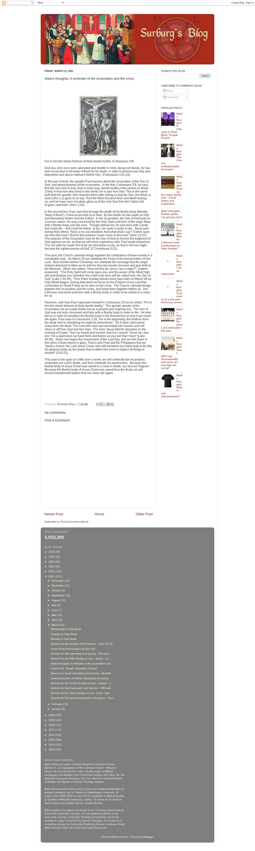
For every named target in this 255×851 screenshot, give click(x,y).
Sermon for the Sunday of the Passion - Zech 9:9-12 (82, 643)
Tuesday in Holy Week (64, 634)
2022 (52, 571)
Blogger (148, 837)
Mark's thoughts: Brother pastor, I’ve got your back (171, 214)
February (57, 704)
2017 (52, 730)
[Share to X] (105, 404)
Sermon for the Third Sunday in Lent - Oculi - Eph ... (81, 693)
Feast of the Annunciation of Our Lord (73, 648)
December (58, 580)
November (58, 585)
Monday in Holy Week (64, 639)
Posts (169, 90)
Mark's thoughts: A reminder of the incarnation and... (82, 663)
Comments (172, 97)
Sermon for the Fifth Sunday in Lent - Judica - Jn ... (81, 658)
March (56, 625)
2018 (52, 725)
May (54, 615)
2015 (52, 739)
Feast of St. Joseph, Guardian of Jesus (74, 668)
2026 (52, 551)
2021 (52, 576)
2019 (52, 720)
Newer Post (53, 514)
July (54, 605)
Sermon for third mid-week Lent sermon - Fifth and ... (82, 688)
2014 (52, 744)
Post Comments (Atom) (74, 521)
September (58, 595)
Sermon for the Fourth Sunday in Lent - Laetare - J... (82, 683)
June (55, 610)
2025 (52, 556)
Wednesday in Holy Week (66, 629)
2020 (52, 715)
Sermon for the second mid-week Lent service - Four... (83, 698)
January (57, 709)
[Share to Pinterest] (112, 404)
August (56, 600)
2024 (52, 561)
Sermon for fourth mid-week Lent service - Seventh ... (82, 673)
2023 (52, 566)
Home (99, 514)
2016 (52, 735)
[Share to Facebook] (108, 404)
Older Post (144, 514)
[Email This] (98, 404)
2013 (52, 749)
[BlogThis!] (101, 404)
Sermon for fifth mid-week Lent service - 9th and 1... (81, 653)
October (57, 590)
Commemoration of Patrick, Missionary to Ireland (79, 678)
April (54, 620)
